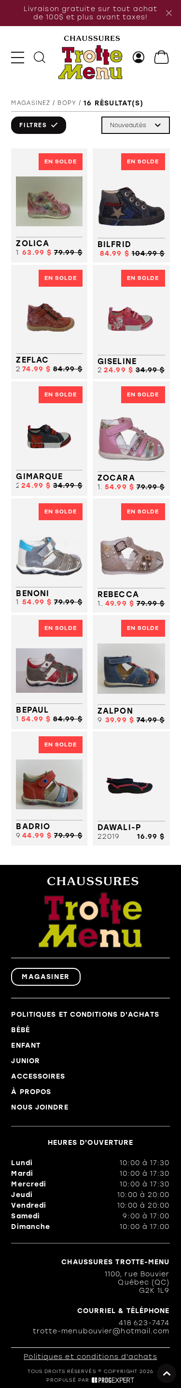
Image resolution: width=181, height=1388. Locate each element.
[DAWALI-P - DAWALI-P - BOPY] (131, 788)
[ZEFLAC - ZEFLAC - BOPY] (49, 322)
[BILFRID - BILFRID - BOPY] (131, 205)
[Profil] (139, 57)
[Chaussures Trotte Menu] (90, 57)
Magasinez (30, 103)
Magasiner (46, 977)
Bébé (20, 1030)
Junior (25, 1061)
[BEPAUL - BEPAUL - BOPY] (49, 672)
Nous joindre (39, 1107)
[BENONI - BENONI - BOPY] (49, 555)
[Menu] (17, 57)
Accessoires (38, 1076)
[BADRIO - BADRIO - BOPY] (49, 788)
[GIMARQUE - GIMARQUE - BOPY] (49, 438)
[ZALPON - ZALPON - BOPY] (131, 672)
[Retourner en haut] (166, 1373)
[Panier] (161, 57)
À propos (31, 1092)
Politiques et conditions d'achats (85, 1014)
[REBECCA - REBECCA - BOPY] (131, 555)
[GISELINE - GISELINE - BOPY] (131, 322)
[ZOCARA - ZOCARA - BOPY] (131, 438)
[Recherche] (39, 57)
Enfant (26, 1045)
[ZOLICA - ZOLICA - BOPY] (49, 205)
